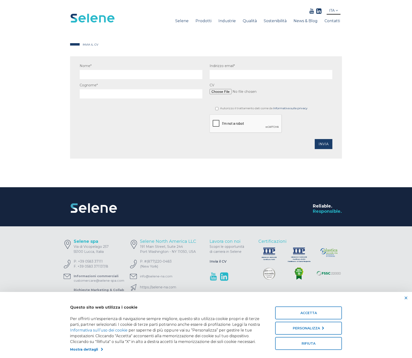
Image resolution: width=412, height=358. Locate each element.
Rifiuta (308, 343)
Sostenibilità (275, 21)
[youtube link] (311, 11)
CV (212, 85)
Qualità (250, 21)
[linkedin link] (319, 11)
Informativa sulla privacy (290, 108)
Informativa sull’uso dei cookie (99, 330)
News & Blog (306, 21)
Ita (332, 10)
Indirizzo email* (222, 66)
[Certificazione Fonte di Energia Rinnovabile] (299, 273)
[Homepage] (101, 18)
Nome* (86, 66)
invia (324, 144)
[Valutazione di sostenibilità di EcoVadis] (269, 274)
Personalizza (307, 328)
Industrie (227, 21)
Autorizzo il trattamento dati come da (264, 108)
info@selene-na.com (156, 276)
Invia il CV (218, 261)
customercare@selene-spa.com (99, 280)
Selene (182, 21)
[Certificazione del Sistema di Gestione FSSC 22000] (329, 274)
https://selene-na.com (158, 287)
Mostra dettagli (85, 349)
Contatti (332, 21)
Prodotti (203, 21)
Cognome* (89, 85)
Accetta (308, 313)
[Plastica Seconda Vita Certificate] (329, 253)
